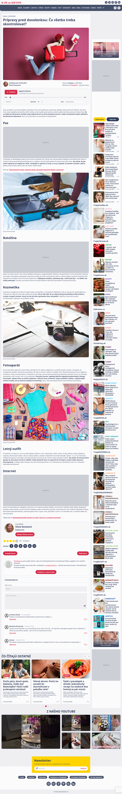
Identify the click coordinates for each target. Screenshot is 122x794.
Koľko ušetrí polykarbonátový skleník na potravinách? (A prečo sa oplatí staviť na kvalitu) (111, 443)
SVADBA (93, 8)
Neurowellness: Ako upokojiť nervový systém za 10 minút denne (111, 300)
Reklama (42, 777)
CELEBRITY (26, 8)
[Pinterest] (116, 2)
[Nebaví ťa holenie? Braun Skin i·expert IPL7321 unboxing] (76, 741)
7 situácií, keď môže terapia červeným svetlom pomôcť (111, 250)
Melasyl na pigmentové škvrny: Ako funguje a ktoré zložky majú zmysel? (111, 145)
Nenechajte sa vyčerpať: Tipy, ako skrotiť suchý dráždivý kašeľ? (111, 352)
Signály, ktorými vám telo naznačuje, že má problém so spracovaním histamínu (111, 267)
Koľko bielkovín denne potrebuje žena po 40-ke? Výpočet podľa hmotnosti (111, 171)
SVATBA (108, 328)
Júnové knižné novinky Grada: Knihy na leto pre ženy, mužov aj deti (111, 622)
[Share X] (20, 546)
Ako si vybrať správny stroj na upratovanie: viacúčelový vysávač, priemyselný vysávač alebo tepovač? (111, 482)
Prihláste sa (18, 561)
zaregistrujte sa (51, 565)
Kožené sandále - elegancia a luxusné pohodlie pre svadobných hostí (111, 232)
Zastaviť (8, 102)
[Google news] (68, 784)
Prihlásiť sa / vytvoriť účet (46, 572)
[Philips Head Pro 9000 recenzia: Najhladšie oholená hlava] (106, 723)
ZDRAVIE (54, 8)
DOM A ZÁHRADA (111, 436)
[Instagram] (112, 2)
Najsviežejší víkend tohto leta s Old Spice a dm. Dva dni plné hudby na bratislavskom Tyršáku (111, 129)
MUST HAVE (109, 226)
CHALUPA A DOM (111, 531)
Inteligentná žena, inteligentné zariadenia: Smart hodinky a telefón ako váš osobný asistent (112, 370)
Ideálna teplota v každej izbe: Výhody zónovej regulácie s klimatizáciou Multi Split (111, 553)
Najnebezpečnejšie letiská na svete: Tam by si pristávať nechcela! (37, 518)
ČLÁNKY (108, 347)
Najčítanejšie (99, 119)
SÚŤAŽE (99, 8)
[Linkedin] (119, 2)
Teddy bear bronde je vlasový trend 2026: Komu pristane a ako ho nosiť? (112, 158)
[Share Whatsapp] (16, 546)
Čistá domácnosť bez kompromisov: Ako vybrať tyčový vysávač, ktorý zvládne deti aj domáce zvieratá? (112, 607)
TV (103, 8)
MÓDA (78, 8)
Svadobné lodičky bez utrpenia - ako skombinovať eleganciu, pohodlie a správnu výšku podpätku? (112, 217)
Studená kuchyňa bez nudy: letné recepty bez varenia (112, 585)
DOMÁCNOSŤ (110, 456)
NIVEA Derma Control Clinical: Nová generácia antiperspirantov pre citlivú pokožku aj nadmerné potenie (111, 407)
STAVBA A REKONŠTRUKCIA (111, 497)
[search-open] (118, 7)
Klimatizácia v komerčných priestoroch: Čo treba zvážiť (111, 519)
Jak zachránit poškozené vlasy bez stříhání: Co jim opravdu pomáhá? (111, 319)
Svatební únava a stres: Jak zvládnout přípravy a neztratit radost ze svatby (111, 335)
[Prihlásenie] (115, 7)
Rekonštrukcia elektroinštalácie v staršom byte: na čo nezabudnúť (111, 504)
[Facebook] (106, 2)
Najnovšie (113, 119)
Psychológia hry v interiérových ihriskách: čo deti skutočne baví (112, 427)
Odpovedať (12, 619)
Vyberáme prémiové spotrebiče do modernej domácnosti (110, 571)
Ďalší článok (83, 553)
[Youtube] (109, 2)
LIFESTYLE (34, 8)
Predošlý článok (10, 553)
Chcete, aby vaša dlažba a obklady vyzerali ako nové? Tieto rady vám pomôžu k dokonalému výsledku (111, 464)
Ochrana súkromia (78, 777)
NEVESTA (108, 209)
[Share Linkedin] (30, 546)
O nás (22, 777)
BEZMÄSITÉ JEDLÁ (111, 580)
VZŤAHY (41, 8)
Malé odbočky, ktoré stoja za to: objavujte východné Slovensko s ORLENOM (111, 390)
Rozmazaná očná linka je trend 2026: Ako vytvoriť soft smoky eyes (112, 195)
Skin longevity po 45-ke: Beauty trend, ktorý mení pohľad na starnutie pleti (112, 183)
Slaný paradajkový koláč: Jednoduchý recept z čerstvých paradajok (112, 286)
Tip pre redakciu (96, 777)
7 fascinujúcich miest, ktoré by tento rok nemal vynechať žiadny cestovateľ (36, 170)
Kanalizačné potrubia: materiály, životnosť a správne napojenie (110, 537)
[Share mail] (34, 546)
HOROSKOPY (67, 8)
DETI (107, 422)
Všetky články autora (25, 534)
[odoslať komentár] (84, 606)
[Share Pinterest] (25, 546)
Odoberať (83, 768)
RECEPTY (47, 8)
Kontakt (31, 777)
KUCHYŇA (109, 565)
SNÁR (73, 8)
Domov (5, 16)
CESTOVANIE (86, 8)
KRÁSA (20, 8)
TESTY (59, 8)
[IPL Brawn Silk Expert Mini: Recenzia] (106, 741)
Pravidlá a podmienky (58, 777)
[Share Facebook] (11, 546)
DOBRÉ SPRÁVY (111, 383)
